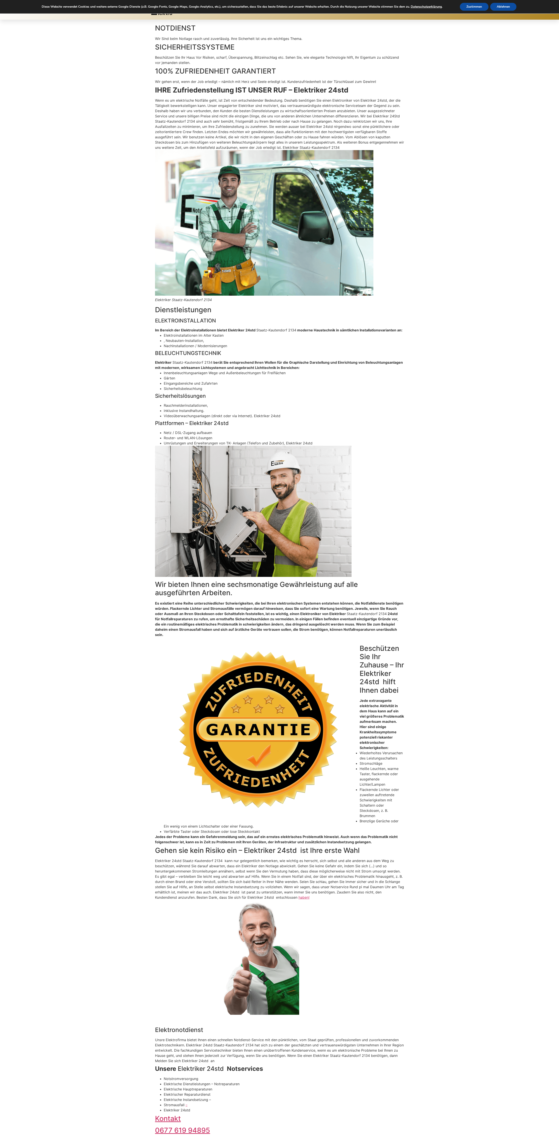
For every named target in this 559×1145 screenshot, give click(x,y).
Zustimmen (474, 7)
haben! (303, 897)
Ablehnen (503, 7)
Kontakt (168, 1118)
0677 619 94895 (182, 1130)
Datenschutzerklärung (426, 7)
